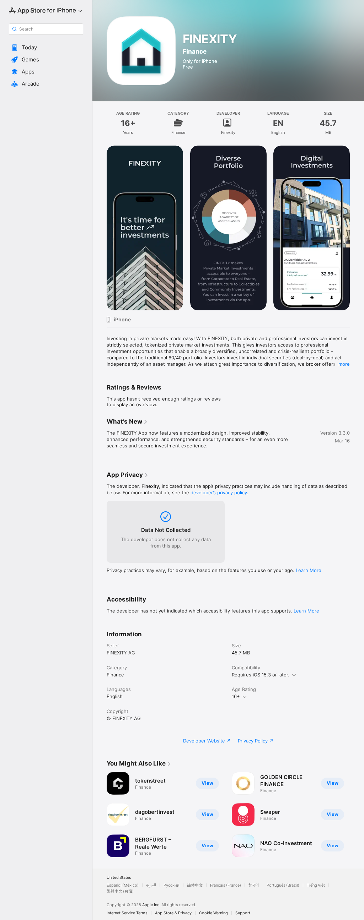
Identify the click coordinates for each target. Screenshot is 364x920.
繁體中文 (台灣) (120, 891)
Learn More (308, 570)
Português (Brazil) (283, 885)
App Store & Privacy (173, 913)
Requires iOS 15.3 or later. (260, 674)
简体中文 (195, 885)
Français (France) (225, 885)
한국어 (253, 885)
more (344, 364)
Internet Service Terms (127, 913)
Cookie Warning (213, 913)
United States (119, 878)
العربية (151, 885)
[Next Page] (357, 228)
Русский (172, 885)
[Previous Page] (100, 228)
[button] (46, 47)
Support (242, 913)
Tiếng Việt (316, 885)
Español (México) (123, 885)
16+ (236, 696)
